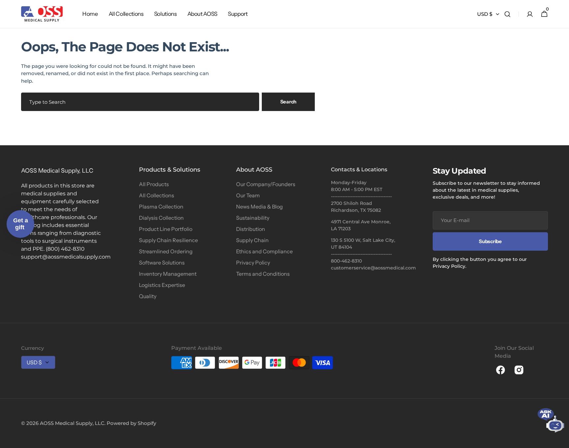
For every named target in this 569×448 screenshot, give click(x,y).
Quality (147, 296)
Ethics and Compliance (264, 251)
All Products (154, 184)
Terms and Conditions (263, 273)
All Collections (156, 195)
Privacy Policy (253, 262)
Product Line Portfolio (165, 229)
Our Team (248, 195)
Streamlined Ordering (166, 251)
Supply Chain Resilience (168, 240)
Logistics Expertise (162, 285)
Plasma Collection (161, 206)
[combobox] (140, 102)
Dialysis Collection (161, 217)
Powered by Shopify (131, 423)
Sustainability (252, 217)
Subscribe (490, 241)
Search (288, 101)
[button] (507, 14)
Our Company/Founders (265, 184)
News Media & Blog (259, 206)
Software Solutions (162, 262)
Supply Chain (252, 240)
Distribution (250, 229)
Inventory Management (168, 273)
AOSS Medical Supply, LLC (72, 423)
